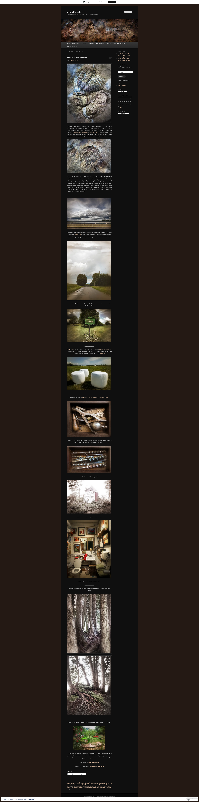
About (84, 43)
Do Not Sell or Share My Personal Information (105, 796)
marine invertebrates (84, 786)
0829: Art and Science (77, 57)
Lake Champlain (75, 786)
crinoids (95, 783)
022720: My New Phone (123, 58)
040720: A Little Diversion (124, 55)
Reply (71, 789)
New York (81, 787)
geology (90, 784)
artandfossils (74, 12)
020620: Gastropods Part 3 (124, 60)
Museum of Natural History (72, 787)
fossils (74, 782)
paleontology (82, 782)
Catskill (78, 783)
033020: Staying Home (123, 57)
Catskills (82, 783)
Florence (76, 784)
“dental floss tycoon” (105, 350)
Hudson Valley (95, 784)
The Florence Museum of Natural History (115, 43)
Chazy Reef (87, 783)
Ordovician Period (95, 787)
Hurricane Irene (102, 784)
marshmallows (92, 786)
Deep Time (91, 43)
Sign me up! (121, 76)
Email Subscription (123, 64)
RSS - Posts (121, 84)
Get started (111, 1)
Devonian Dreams (100, 43)
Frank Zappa (85, 784)
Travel (97, 782)
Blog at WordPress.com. (89, 796)
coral (92, 783)
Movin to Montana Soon (105, 786)
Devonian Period (101, 783)
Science (93, 782)
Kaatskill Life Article (76, 43)
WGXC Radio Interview (72, 46)
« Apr (120, 107)
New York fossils (87, 787)
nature (77, 782)
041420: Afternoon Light (123, 53)
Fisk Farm (107, 783)
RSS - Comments (122, 85)
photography (88, 782)
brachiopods (73, 783)
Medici (97, 786)
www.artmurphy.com (93, 762)
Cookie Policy (31, 799)
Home (68, 43)
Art (71, 782)
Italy (70, 786)
